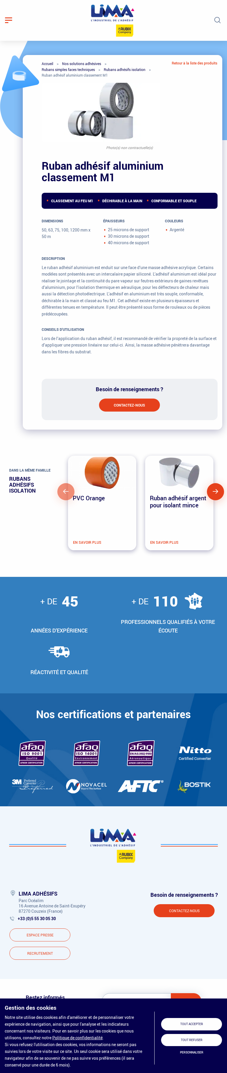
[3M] (32, 786)
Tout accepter (191, 1024)
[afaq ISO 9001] (32, 753)
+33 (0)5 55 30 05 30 (37, 918)
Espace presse (40, 935)
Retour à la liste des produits (194, 63)
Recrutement (40, 953)
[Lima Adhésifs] (113, 20)
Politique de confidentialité (77, 1037)
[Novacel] (86, 786)
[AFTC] (140, 786)
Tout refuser (191, 1040)
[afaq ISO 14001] (86, 753)
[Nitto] (195, 753)
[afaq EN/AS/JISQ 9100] (141, 753)
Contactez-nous (129, 405)
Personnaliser (191, 1052)
